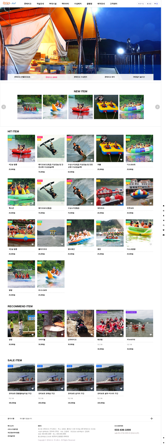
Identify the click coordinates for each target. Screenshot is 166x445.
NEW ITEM (80, 91)
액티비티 (65, 4)
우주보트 (130, 208)
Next (157, 44)
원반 (99, 249)
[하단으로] (163, 442)
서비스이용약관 (13, 429)
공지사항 (11, 418)
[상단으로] (163, 437)
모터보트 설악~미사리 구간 (107, 393)
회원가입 (141, 3)
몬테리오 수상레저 (80, 77)
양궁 (10, 339)
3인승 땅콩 (13, 249)
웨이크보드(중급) (45, 208)
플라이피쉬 (42, 249)
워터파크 (100, 208)
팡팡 (10, 290)
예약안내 (101, 4)
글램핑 (89, 4)
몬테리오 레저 (110, 77)
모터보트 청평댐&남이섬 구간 (20, 393)
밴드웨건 (71, 249)
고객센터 (113, 4)
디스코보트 (131, 164)
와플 (99, 164)
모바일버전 (11, 436)
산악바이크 (72, 339)
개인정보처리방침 (13, 432)
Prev (4, 44)
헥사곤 (11, 208)
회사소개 (10, 426)
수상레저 (78, 4)
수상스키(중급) (73, 208)
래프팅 (100, 339)
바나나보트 (42, 290)
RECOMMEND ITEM (20, 306)
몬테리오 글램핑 (51, 77)
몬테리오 (27, 4)
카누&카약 (131, 339)
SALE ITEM (15, 360)
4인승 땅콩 (13, 164)
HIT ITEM (13, 131)
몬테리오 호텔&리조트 (22, 77)
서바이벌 (41, 339)
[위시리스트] (32, 159)
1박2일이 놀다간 (139, 77)
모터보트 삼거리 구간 (76, 393)
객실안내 (40, 4)
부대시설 (53, 4)
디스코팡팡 (131, 249)
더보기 (151, 418)
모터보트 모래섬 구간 (46, 393)
